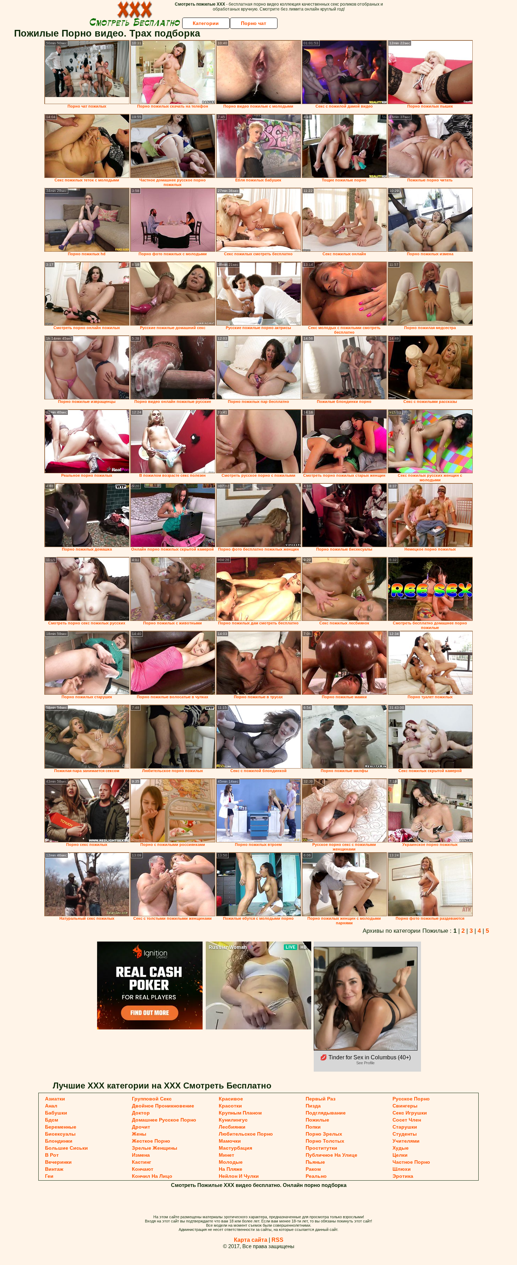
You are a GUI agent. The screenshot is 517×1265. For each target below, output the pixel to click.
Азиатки (55, 1099)
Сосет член (406, 1120)
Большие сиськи (66, 1148)
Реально (316, 1176)
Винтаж (54, 1169)
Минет (226, 1155)
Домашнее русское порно (164, 1120)
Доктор (141, 1113)
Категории (206, 23)
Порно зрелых (324, 1134)
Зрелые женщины (154, 1148)
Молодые (231, 1162)
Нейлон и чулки (239, 1176)
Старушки (404, 1127)
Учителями (406, 1141)
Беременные (60, 1127)
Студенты (404, 1134)
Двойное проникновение (163, 1106)
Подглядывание (326, 1113)
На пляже (230, 1169)
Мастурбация (235, 1148)
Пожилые (317, 1120)
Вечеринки (58, 1162)
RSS (277, 1240)
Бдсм (51, 1120)
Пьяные (315, 1162)
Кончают (142, 1169)
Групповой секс (152, 1099)
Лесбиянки (232, 1127)
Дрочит (141, 1127)
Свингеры (404, 1106)
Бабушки (56, 1113)
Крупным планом (240, 1113)
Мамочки (230, 1141)
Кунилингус (233, 1120)
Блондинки (58, 1141)
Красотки (230, 1106)
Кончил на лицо (152, 1176)
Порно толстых (325, 1141)
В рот (52, 1155)
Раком (313, 1169)
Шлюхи (401, 1169)
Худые (400, 1148)
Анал (51, 1106)
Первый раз (321, 1099)
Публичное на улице (331, 1155)
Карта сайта (250, 1240)
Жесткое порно (151, 1141)
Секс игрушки (409, 1113)
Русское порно (411, 1099)
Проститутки (321, 1148)
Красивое (231, 1099)
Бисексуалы (60, 1134)
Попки (313, 1127)
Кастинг (141, 1162)
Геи (49, 1176)
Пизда (313, 1106)
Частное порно (411, 1162)
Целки (400, 1155)
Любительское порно (246, 1134)
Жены (139, 1134)
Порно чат (253, 23)
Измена (141, 1155)
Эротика (402, 1176)
